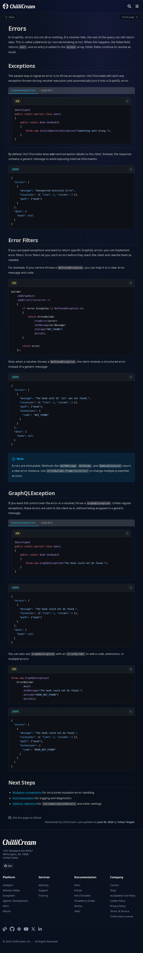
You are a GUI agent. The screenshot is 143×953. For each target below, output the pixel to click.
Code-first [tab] (46, 90)
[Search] (129, 6)
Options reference (25, 804)
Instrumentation (23, 798)
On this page (128, 17)
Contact (114, 885)
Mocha (7, 911)
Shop (113, 890)
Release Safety (11, 890)
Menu (11, 17)
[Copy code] (127, 101)
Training (43, 895)
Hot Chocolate (82, 895)
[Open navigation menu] (137, 6)
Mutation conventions (27, 792)
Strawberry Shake (84, 900)
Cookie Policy (117, 900)
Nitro (6, 906)
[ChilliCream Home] (19, 6)
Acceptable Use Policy (122, 895)
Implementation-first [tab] (23, 90)
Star (10, 865)
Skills (77, 911)
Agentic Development (15, 900)
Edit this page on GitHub (27, 817)
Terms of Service (119, 911)
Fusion (78, 890)
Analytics (8, 885)
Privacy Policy (118, 906)
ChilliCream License (121, 916)
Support (43, 890)
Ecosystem (9, 895)
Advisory (43, 885)
